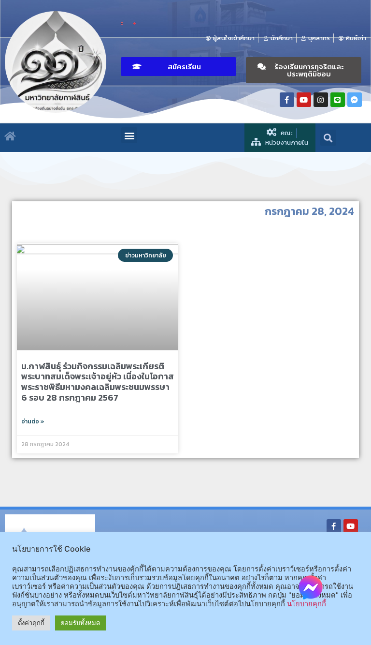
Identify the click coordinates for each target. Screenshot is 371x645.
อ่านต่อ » (32, 421)
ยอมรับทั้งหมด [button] (80, 623)
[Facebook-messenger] (354, 99)
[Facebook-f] (287, 99)
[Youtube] (304, 99)
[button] (178, 66)
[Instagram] (321, 99)
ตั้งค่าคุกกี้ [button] (31, 623)
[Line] (337, 99)
